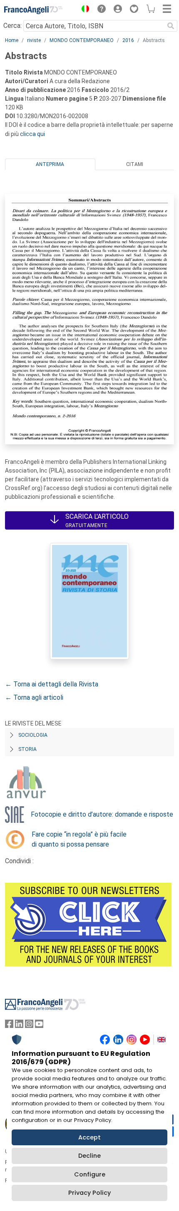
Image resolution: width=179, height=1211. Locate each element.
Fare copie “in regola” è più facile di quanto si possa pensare (79, 839)
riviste (34, 40)
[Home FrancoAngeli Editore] (33, 10)
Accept (89, 1137)
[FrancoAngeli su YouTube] (39, 1026)
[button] (83, 10)
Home (11, 40)
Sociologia (32, 735)
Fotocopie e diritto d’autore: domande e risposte (102, 814)
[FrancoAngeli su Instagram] (29, 1026)
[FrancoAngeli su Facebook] (9, 1026)
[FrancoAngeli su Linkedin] (19, 1026)
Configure (89, 1174)
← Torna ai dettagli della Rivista (51, 684)
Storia (27, 749)
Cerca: (12, 26)
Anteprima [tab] (50, 164)
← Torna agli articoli (34, 697)
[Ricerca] (170, 26)
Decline (89, 1156)
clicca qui (32, 134)
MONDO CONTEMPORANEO (82, 40)
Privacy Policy (89, 1193)
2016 (128, 40)
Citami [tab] (134, 164)
